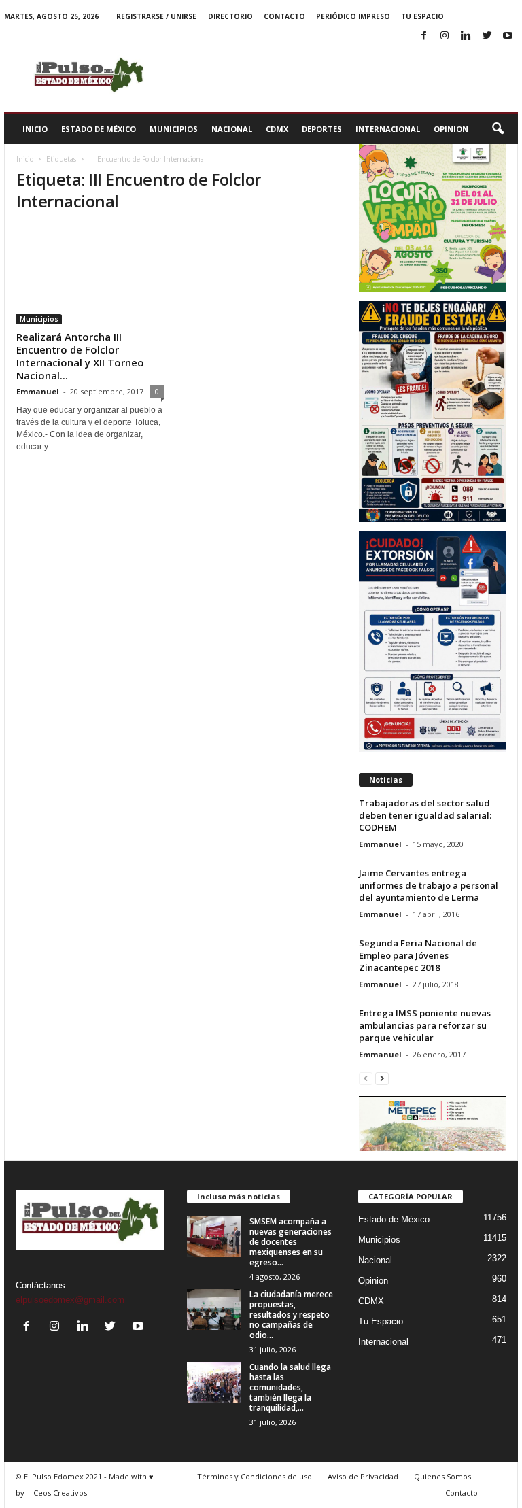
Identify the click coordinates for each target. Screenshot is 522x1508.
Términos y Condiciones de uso (254, 1476)
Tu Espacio (422, 16)
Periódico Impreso (353, 16)
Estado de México (98, 129)
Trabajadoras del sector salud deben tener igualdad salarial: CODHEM (425, 815)
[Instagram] (444, 36)
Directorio (230, 16)
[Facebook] (423, 36)
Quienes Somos (442, 1476)
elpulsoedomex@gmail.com (70, 1300)
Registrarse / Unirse (156, 16)
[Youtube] (508, 36)
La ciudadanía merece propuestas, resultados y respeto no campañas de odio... (291, 1314)
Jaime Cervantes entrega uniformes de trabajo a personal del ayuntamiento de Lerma (428, 885)
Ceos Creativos (60, 1493)
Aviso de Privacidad (363, 1476)
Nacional (231, 129)
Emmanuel (37, 391)
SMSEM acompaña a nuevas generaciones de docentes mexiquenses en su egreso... (290, 1242)
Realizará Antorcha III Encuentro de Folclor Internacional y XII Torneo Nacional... (80, 356)
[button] (497, 129)
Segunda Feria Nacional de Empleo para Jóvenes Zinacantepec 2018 (418, 955)
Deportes (322, 129)
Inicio (35, 129)
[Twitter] (486, 36)
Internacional (387, 129)
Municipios (174, 129)
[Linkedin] (465, 36)
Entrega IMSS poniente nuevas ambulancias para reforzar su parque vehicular (425, 1025)
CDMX (277, 129)
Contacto (284, 16)
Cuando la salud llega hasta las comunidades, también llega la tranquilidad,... (290, 1387)
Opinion (451, 129)
